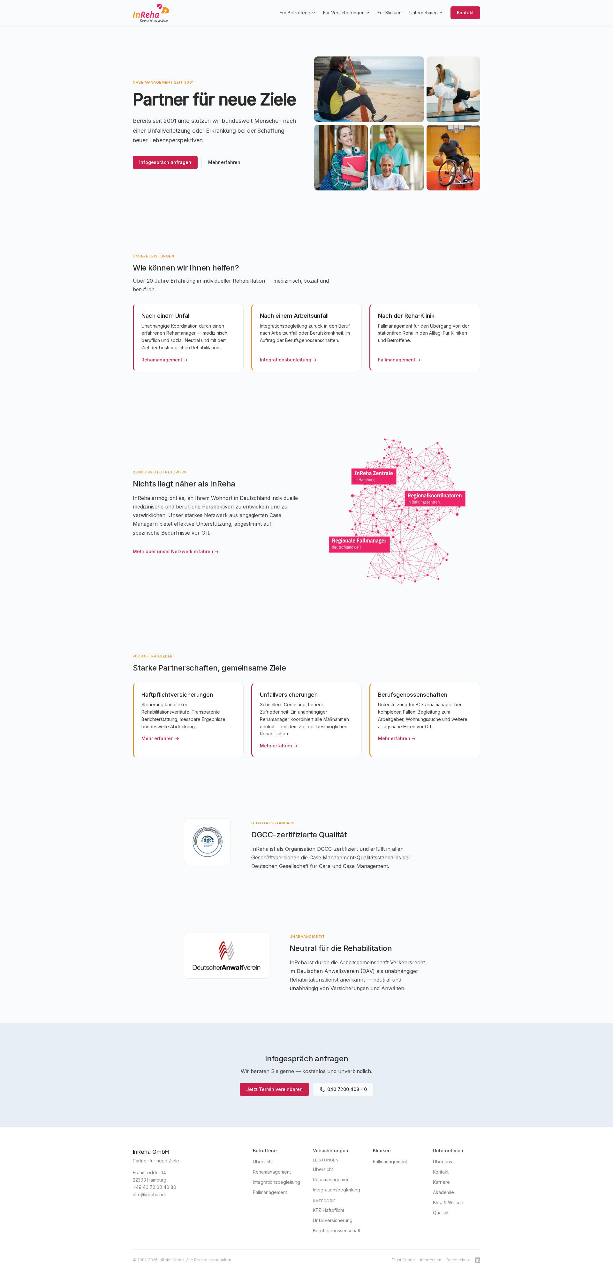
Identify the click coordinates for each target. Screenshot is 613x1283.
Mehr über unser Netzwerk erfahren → (176, 551)
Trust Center (403, 1259)
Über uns (442, 1161)
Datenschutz (458, 1259)
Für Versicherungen (344, 12)
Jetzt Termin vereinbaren (274, 1089)
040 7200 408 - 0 (347, 1089)
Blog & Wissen (448, 1202)
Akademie (443, 1192)
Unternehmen (423, 12)
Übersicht (263, 1161)
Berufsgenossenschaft (336, 1230)
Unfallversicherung (332, 1220)
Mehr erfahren (224, 162)
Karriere (441, 1182)
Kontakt (465, 12)
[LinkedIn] (477, 1260)
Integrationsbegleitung (276, 1182)
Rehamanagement (272, 1172)
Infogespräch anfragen (165, 162)
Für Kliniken (389, 12)
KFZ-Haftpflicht (328, 1210)
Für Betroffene (295, 12)
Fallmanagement (270, 1192)
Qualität (441, 1212)
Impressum (430, 1259)
